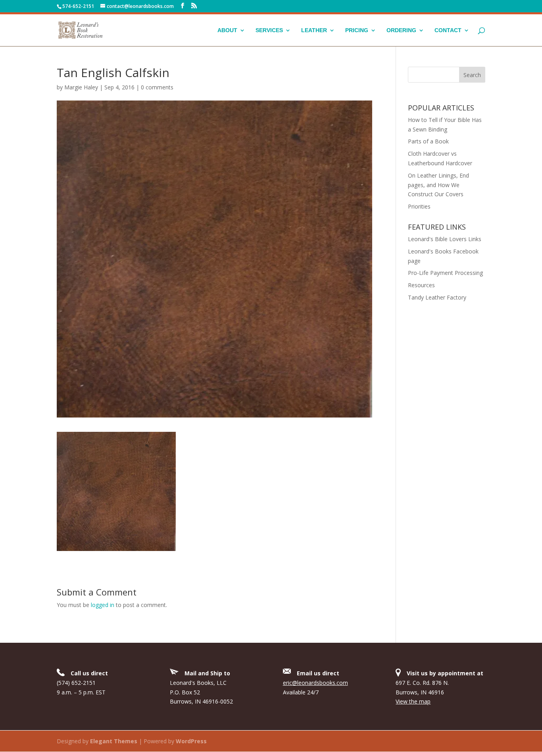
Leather (314, 30)
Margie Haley (81, 87)
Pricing (356, 30)
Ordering (401, 30)
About (227, 30)
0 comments (157, 87)
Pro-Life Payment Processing (445, 272)
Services (269, 30)
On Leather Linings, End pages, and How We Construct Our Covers (438, 185)
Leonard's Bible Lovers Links (444, 239)
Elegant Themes (113, 741)
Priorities (419, 206)
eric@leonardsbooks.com (315, 682)
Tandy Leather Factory (437, 297)
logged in (102, 605)
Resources (421, 285)
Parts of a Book (428, 141)
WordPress (191, 741)
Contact (447, 30)
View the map (413, 701)
